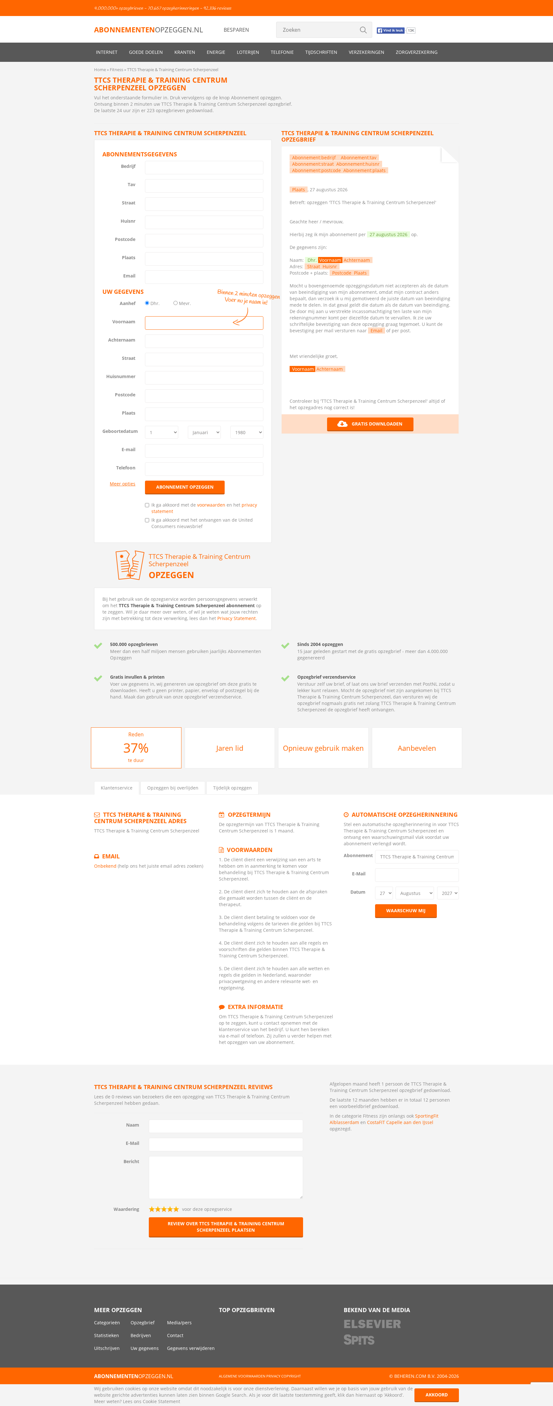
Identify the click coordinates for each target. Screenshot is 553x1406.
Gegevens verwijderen (191, 1348)
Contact (175, 1335)
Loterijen (248, 52)
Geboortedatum (120, 431)
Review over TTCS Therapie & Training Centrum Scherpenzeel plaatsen (226, 1226)
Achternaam (121, 340)
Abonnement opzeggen (184, 487)
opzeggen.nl (148, 29)
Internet (106, 52)
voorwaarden (211, 505)
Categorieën (107, 1322)
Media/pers (179, 1322)
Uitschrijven (107, 1348)
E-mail (128, 449)
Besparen (236, 29)
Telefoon (125, 468)
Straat (128, 203)
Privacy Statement (236, 618)
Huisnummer (120, 376)
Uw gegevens (145, 1348)
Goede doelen (146, 52)
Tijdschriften (321, 52)
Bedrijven (141, 1335)
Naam (132, 1125)
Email (129, 276)
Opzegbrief (143, 1322)
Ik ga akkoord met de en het (204, 508)
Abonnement (357, 855)
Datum (357, 892)
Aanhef (127, 303)
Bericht (131, 1161)
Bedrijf (128, 166)
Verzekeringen (366, 52)
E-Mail (358, 874)
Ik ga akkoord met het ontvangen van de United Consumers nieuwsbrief (202, 523)
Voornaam (123, 321)
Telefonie (282, 52)
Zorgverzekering (416, 52)
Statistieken (106, 1335)
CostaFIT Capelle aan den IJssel (400, 1122)
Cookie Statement (161, 1401)
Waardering (126, 1209)
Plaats (128, 257)
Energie (216, 52)
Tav (131, 184)
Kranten (184, 52)
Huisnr (128, 221)
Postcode (125, 239)
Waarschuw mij (406, 910)
